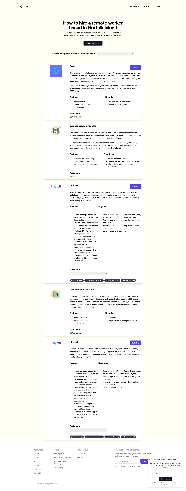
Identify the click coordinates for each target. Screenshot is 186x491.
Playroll (74, 185)
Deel (72, 66)
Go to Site (135, 67)
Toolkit (158, 6)
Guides (36, 454)
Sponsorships (81, 454)
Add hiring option (93, 43)
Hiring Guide (133, 6)
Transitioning (58, 468)
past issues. (136, 466)
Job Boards (38, 469)
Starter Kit (37, 473)
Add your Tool (82, 458)
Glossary (37, 465)
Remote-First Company (62, 458)
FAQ (35, 461)
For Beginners (59, 454)
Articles (147, 6)
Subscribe (164, 479)
